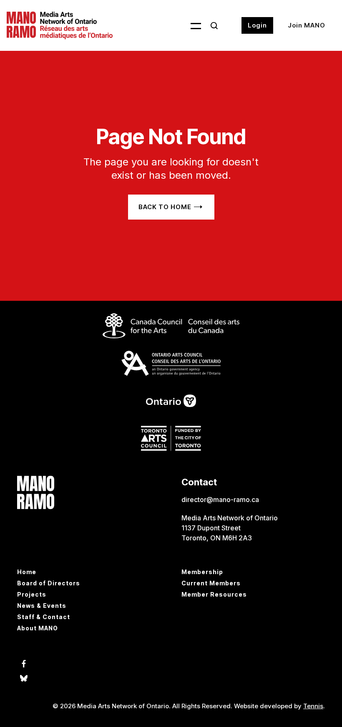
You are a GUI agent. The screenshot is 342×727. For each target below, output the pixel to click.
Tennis (313, 706)
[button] (190, 25)
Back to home (164, 207)
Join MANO (306, 25)
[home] (62, 25)
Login (257, 25)
